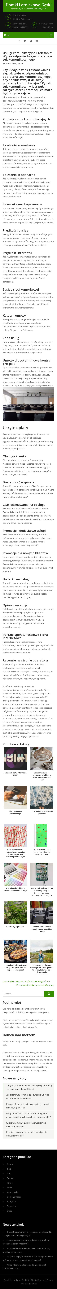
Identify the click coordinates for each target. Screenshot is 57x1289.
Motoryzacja (12, 1192)
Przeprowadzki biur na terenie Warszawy (35, 985)
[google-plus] (31, 41)
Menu (6, 35)
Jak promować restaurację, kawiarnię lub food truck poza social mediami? (26, 1242)
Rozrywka (11, 1201)
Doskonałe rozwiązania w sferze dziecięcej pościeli (26, 981)
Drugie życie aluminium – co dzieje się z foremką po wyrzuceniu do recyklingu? (27, 1233)
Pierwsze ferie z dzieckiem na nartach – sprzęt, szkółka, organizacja (26, 1250)
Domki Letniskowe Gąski (28, 4)
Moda (9, 1187)
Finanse (10, 1178)
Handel (10, 1182)
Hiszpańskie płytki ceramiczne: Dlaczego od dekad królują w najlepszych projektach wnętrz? (28, 1258)
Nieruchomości (14, 1196)
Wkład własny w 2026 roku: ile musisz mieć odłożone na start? (24, 1266)
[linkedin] (37, 41)
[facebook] (19, 41)
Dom (9, 1173)
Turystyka (11, 1206)
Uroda (9, 1210)
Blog (9, 1168)
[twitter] (25, 41)
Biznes (10, 1164)
